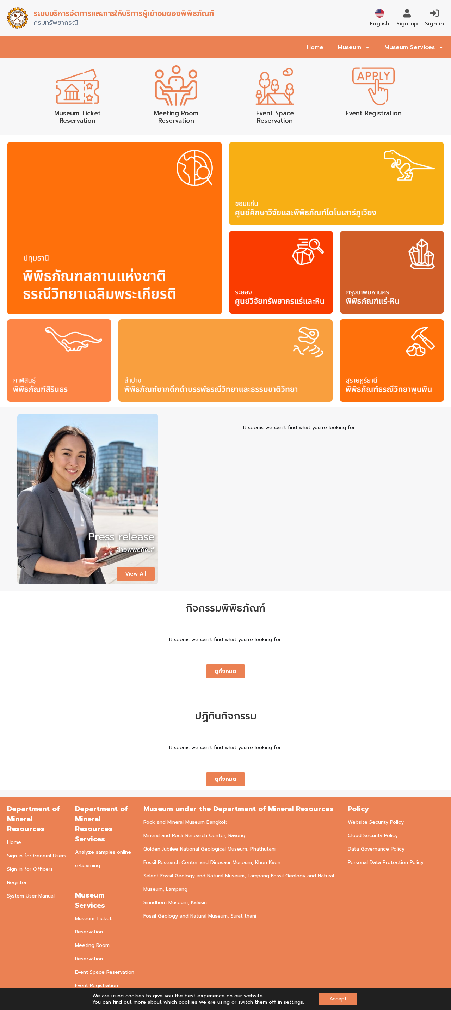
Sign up (407, 23)
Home (315, 47)
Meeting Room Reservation (176, 117)
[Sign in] (434, 13)
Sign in (434, 23)
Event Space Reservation (275, 117)
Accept (338, 999)
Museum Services (409, 47)
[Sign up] (407, 13)
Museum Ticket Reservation (77, 117)
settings (293, 1002)
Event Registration (374, 113)
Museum (349, 47)
